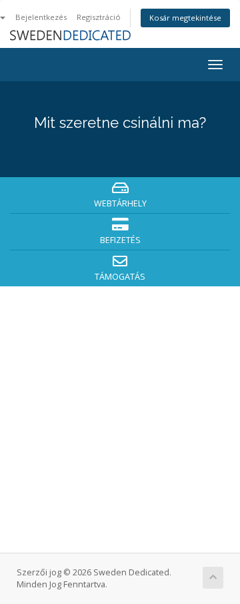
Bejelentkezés (41, 17)
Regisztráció (99, 17)
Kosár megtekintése (185, 18)
